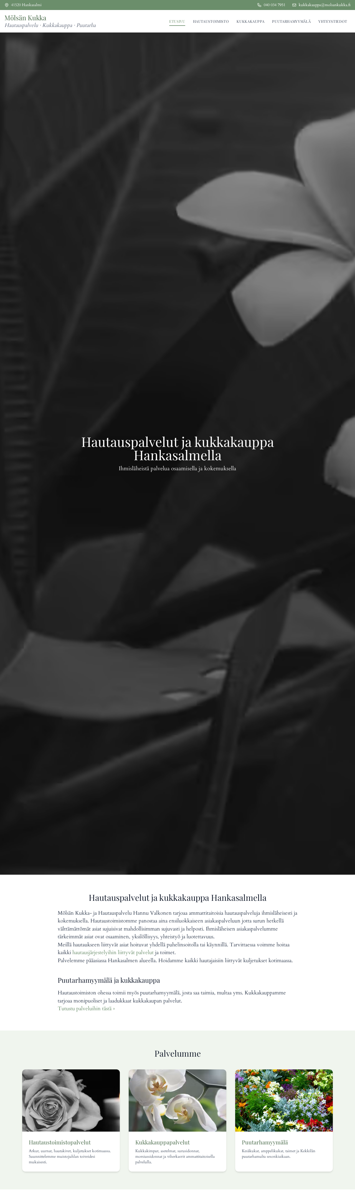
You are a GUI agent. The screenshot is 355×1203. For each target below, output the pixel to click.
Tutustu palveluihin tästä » (86, 1008)
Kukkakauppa (250, 21)
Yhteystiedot (332, 21)
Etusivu (177, 21)
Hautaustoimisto (211, 21)
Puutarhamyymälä (291, 21)
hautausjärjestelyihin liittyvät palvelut (113, 952)
